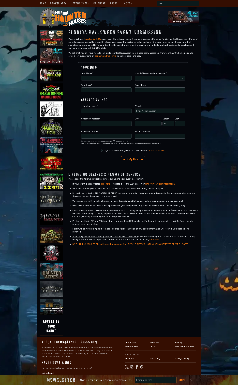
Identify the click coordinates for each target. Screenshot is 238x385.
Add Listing (155, 358)
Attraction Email (142, 131)
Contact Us (130, 342)
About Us (154, 342)
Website (138, 106)
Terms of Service (156, 150)
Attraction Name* (89, 106)
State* (166, 118)
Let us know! (48, 373)
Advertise (129, 358)
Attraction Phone (89, 131)
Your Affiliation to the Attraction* (151, 73)
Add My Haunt (132, 159)
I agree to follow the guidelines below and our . (134, 150)
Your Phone (140, 85)
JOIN (182, 380)
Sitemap (178, 342)
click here (105, 184)
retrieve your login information (160, 184)
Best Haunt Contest (184, 346)
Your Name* (87, 73)
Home (43, 3)
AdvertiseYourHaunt (51, 326)
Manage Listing (182, 358)
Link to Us (155, 346)
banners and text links (105, 56)
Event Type (80, 3)
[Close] (190, 379)
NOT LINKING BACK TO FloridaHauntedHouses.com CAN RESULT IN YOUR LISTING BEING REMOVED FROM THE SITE (130, 244)
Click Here (154, 239)
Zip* (177, 118)
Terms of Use (131, 346)
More (127, 3)
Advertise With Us (92, 39)
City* (137, 118)
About (114, 3)
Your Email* (86, 85)
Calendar (99, 3)
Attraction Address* (90, 118)
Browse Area (58, 3)
